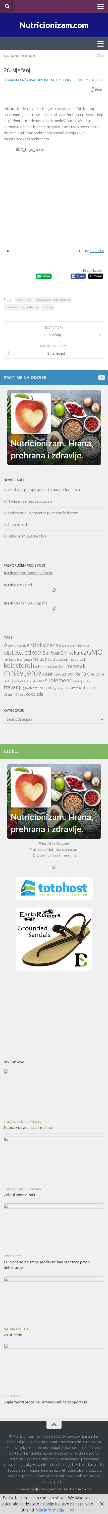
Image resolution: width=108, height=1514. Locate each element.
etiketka (34, 652)
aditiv (12, 646)
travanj (12, 687)
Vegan (36, 1121)
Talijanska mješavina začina (30, 501)
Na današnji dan (19, 56)
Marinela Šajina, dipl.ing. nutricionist (40, 80)
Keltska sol (18, 585)
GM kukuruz (73, 653)
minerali (75, 666)
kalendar (97, 251)
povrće (73, 673)
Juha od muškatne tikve (27, 536)
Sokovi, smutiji (16, 1121)
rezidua (33, 681)
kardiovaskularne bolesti (53, 299)
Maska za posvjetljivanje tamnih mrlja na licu (44, 490)
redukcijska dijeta (16, 681)
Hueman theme (80, 1489)
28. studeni (13, 1335)
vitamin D (11, 694)
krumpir (46, 666)
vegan (45, 687)
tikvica (86, 681)
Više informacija (50, 1510)
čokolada (34, 694)
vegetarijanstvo (61, 688)
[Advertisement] (54, 1013)
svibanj (77, 681)
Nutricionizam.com (54, 24)
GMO (95, 652)
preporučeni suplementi (28, 573)
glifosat (53, 653)
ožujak (47, 674)
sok (41, 681)
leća (62, 666)
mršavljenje (22, 673)
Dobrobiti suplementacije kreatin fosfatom (43, 513)
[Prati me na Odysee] (101, 377)
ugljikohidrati (30, 688)
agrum (21, 646)
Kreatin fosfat (19, 524)
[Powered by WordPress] (36, 1489)
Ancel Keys (23, 299)
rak (85, 673)
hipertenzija (24, 659)
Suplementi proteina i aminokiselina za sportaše (45, 1402)
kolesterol (18, 665)
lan (55, 666)
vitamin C (89, 688)
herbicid (10, 659)
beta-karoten (69, 646)
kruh (36, 667)
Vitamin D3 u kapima (25, 603)
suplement (58, 680)
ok (72, 1510)
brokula (83, 646)
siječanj (48, 307)
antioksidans (42, 645)
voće (21, 694)
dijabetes (14, 653)
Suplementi (13, 1396)
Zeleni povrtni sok (19, 1195)
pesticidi (60, 674)
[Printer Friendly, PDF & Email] (96, 89)
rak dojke (97, 674)
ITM (35, 659)
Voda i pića (13, 1256)
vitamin (76, 688)
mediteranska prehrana (22, 307)
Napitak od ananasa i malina (28, 1127)
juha (41, 659)
